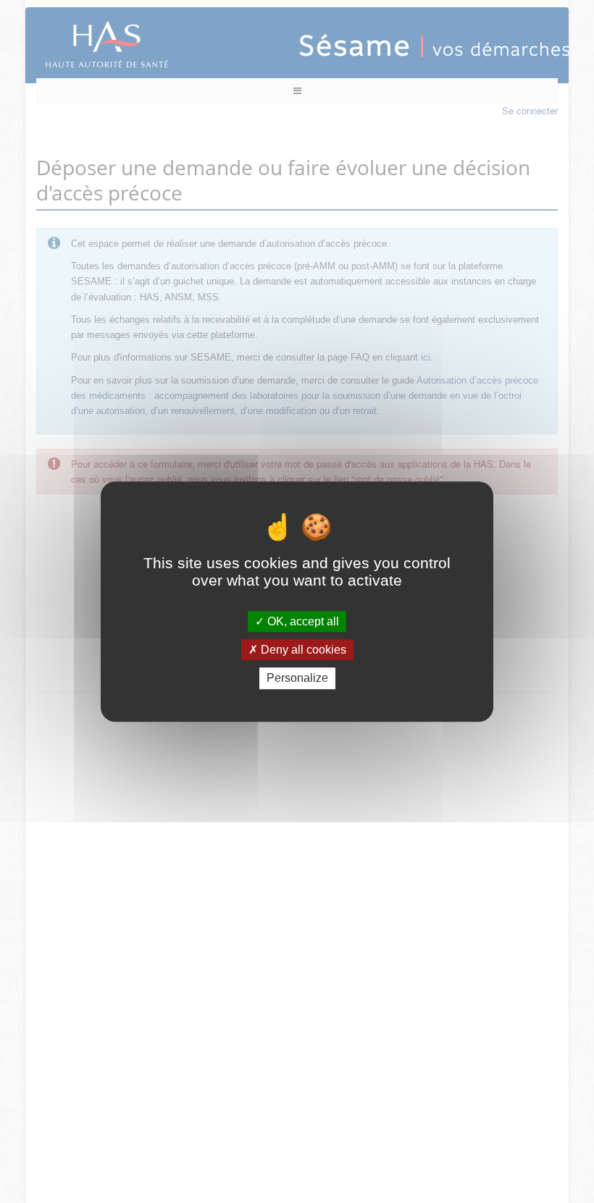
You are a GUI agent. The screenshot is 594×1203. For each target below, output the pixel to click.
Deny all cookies (302, 649)
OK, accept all (301, 621)
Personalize (297, 678)
